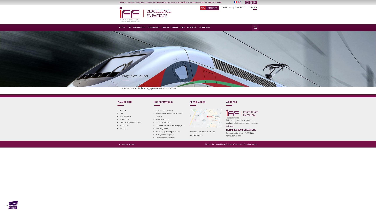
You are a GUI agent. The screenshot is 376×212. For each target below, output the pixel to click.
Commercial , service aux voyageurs (170, 125)
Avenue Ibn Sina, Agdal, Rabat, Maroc (203, 132)
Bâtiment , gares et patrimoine (168, 131)
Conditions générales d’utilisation (229, 144)
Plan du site (209, 144)
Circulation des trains (164, 110)
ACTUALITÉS (192, 27)
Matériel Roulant (162, 119)
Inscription (213, 8)
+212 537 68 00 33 (196, 135)
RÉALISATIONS (139, 27)
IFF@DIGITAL (240, 8)
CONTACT (253, 8)
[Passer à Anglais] (239, 2)
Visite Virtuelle (226, 8)
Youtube (251, 2)
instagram (247, 2)
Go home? (171, 88)
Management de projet (165, 134)
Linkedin (255, 2)
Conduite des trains (163, 122)
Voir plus (229, 126)
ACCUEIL (122, 27)
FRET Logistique (162, 128)
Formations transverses (165, 137)
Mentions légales (250, 144)
